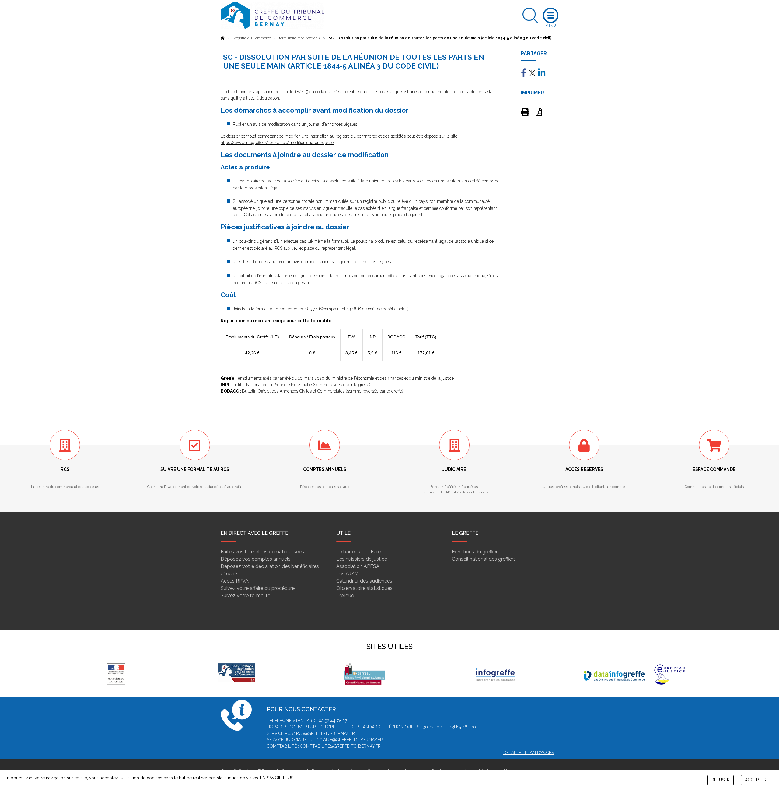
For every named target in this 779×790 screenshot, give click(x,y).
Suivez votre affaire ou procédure (258, 588)
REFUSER (720, 780)
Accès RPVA (235, 581)
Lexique (345, 595)
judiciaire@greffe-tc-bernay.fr (346, 739)
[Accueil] (223, 38)
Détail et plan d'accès (528, 752)
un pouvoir (243, 241)
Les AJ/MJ (348, 574)
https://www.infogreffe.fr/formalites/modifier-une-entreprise (277, 142)
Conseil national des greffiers (484, 559)
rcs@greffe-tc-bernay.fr (325, 733)
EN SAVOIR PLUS (276, 777)
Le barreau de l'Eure (358, 552)
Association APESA (357, 566)
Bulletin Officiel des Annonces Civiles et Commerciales (293, 391)
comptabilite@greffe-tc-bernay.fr (340, 746)
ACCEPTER (756, 780)
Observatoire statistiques (364, 588)
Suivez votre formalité (245, 595)
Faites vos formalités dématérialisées (262, 552)
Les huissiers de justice (361, 559)
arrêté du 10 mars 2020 (302, 378)
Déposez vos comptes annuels (256, 559)
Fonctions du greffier (475, 552)
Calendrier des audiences (364, 581)
